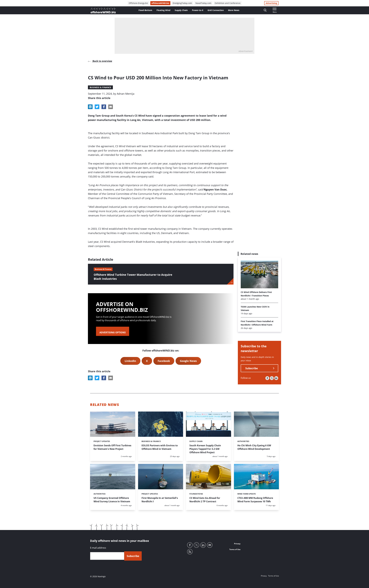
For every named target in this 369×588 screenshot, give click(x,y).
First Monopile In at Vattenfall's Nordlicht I (160, 499)
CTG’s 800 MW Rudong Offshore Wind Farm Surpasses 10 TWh (255, 499)
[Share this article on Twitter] (97, 106)
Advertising (271, 3)
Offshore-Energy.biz (138, 3)
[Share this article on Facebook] (103, 106)
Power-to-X (197, 10)
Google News (188, 361)
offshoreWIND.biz (160, 3)
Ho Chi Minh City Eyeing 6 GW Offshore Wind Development (254, 447)
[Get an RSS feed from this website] (190, 551)
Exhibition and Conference (227, 3)
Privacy (237, 543)
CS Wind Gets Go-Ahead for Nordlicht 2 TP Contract (204, 499)
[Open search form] (265, 10)
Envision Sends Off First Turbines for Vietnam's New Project (112, 447)
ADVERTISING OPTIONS (112, 332)
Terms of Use (234, 549)
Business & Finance (100, 87)
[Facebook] (267, 378)
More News (233, 10)
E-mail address (98, 547)
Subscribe (251, 368)
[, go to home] (103, 10)
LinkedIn (130, 361)
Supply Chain (181, 10)
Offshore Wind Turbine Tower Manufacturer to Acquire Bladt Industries (133, 277)
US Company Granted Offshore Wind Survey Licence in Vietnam (112, 499)
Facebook (164, 361)
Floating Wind (163, 10)
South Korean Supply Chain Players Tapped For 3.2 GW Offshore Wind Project (205, 449)
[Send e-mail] (209, 545)
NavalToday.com (203, 3)
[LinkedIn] (276, 378)
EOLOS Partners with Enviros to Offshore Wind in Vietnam (160, 447)
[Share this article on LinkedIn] (90, 106)
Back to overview (102, 61)
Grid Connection (216, 10)
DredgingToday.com (182, 3)
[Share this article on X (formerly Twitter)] (97, 378)
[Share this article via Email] (110, 106)
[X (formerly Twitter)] (272, 378)
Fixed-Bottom (145, 10)
